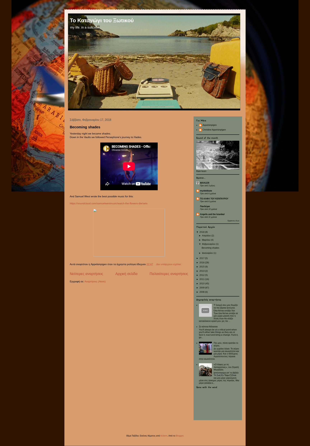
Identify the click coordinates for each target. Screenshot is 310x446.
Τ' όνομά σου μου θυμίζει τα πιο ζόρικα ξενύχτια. (226, 306)
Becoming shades (85, 127)
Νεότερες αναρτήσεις (86, 274)
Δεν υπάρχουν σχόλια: (169, 264)
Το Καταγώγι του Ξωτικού (102, 20)
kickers (164, 436)
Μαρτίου (206, 240)
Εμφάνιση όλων (233, 221)
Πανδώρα (205, 206)
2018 (202, 232)
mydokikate (206, 191)
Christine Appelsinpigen (214, 130)
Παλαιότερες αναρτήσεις (169, 274)
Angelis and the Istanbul (212, 214)
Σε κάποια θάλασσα (208, 326)
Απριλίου (206, 235)
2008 (202, 292)
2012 (202, 275)
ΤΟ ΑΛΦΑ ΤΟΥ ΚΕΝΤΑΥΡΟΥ (214, 198)
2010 (202, 283)
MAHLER (204, 183)
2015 (202, 266)
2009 (202, 287)
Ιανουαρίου (207, 253)
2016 (202, 262)
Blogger (179, 436)
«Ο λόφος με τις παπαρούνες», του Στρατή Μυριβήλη (226, 367)
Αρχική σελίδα (126, 274)
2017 (202, 258)
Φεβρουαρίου (209, 244)
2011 (202, 279)
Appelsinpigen (210, 125)
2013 (202, 271)
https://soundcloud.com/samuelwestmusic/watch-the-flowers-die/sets (108, 203)
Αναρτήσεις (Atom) (95, 281)
